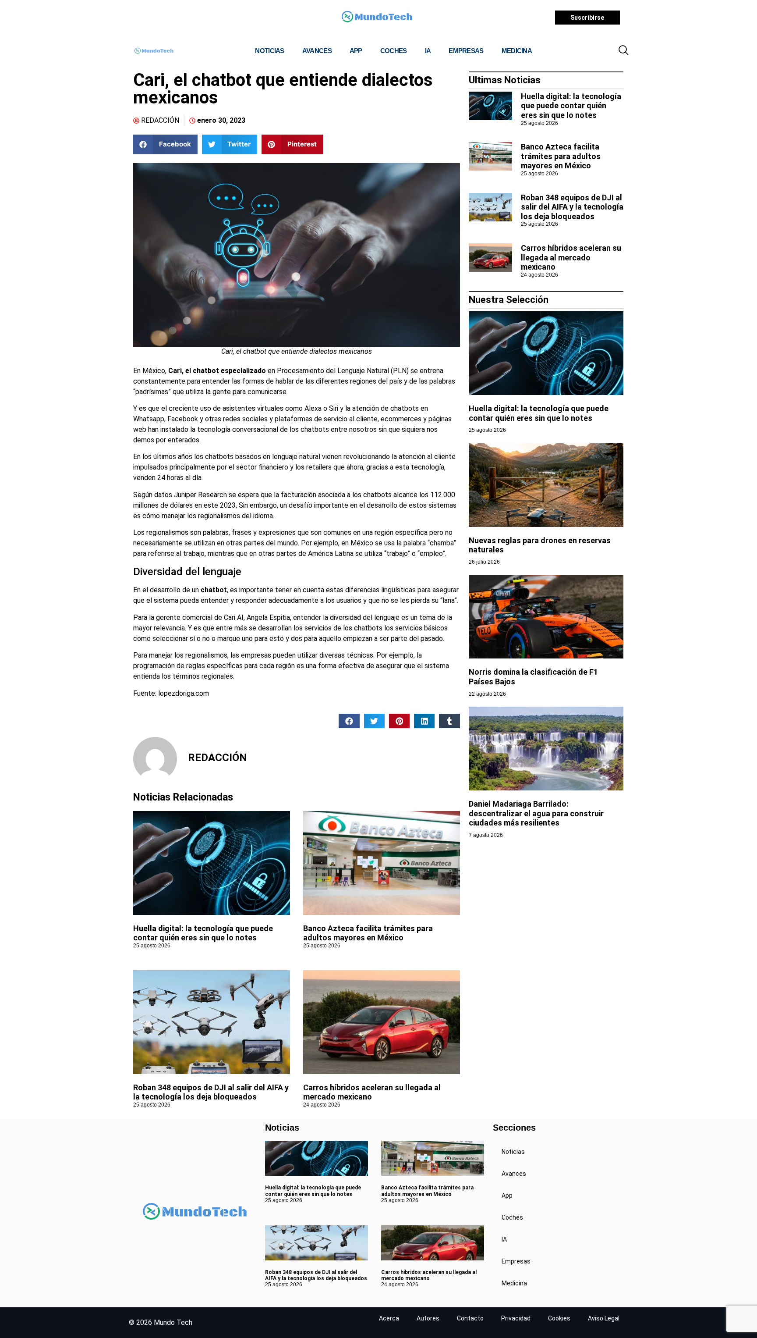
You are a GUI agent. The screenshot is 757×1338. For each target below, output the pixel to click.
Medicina (517, 50)
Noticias (269, 50)
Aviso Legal (603, 1318)
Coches (393, 50)
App (356, 50)
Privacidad (516, 1318)
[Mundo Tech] (377, 18)
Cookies (559, 1318)
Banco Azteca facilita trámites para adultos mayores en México (368, 933)
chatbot (214, 590)
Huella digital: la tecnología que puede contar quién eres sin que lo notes (203, 933)
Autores (428, 1318)
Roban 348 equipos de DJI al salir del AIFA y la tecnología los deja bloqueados (211, 1092)
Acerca (389, 1318)
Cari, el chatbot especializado (216, 371)
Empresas (466, 50)
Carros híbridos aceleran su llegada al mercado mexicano (571, 257)
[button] (623, 51)
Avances (317, 50)
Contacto (470, 1318)
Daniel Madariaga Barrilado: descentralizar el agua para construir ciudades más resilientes (536, 813)
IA (428, 50)
